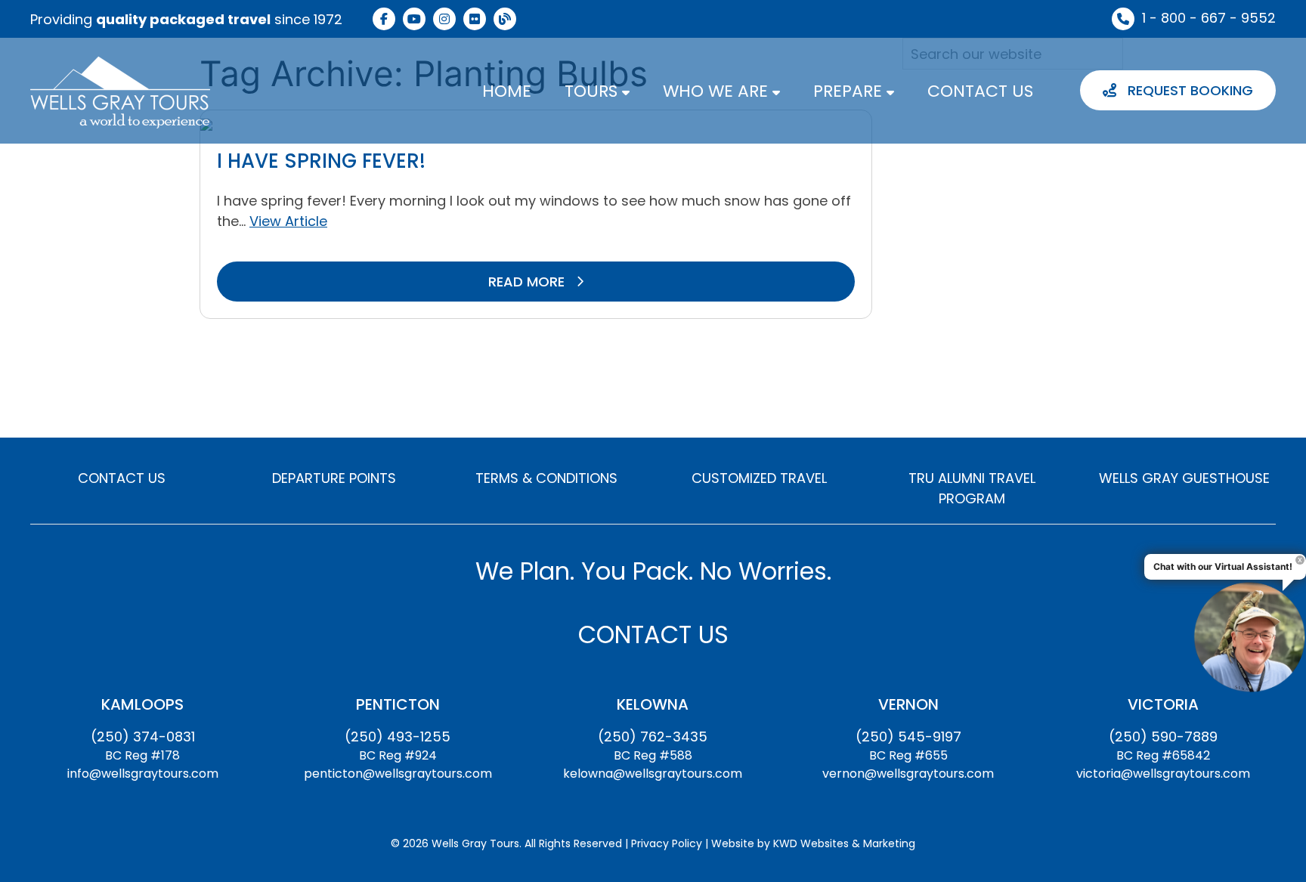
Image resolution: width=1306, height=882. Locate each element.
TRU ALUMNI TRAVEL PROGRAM (971, 488)
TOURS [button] (593, 91)
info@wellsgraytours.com (142, 773)
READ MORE (528, 281)
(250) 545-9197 (908, 736)
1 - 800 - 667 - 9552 (1209, 17)
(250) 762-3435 (652, 736)
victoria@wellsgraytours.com (1163, 773)
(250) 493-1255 (397, 736)
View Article (288, 221)
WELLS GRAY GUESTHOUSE (1184, 478)
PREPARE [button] (850, 91)
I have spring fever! (321, 161)
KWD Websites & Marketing (844, 843)
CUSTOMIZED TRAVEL (759, 478)
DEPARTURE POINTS (334, 478)
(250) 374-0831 (143, 736)
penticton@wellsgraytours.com (398, 773)
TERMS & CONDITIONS (546, 478)
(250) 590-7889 (1163, 736)
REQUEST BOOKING (1188, 90)
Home (506, 91)
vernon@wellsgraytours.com (908, 773)
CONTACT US (980, 91)
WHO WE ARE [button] (717, 91)
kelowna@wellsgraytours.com (652, 773)
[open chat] (1249, 636)
